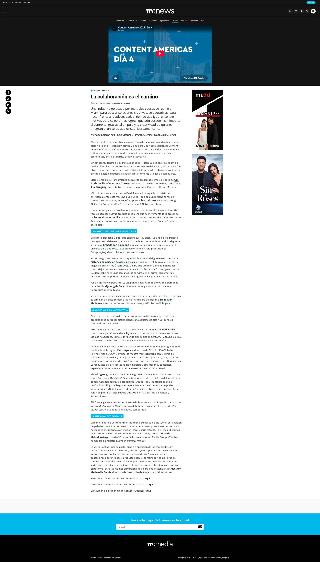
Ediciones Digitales (22, 3)
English (311, 3)
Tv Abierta (153, 21)
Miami (116, 103)
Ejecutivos (164, 21)
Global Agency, (99, 374)
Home (5, 3)
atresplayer (125, 333)
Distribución (132, 21)
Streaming (120, 21)
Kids (202, 21)
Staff (11, 3)
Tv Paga (143, 21)
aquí (147, 478)
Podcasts (194, 21)
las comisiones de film (107, 217)
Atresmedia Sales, (165, 329)
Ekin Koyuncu (125, 350)
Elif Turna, (96, 402)
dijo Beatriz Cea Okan (125, 392)
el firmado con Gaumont (114, 245)
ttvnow (184, 21)
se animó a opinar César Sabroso (136, 200)
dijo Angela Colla (114, 286)
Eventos (175, 21)
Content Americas (101, 90)
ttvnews (126, 103)
